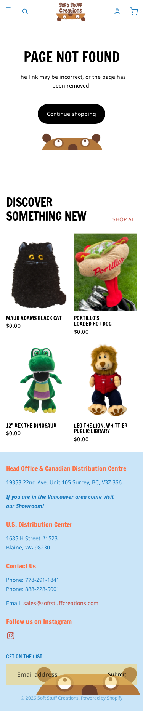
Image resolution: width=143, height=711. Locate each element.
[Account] (117, 11)
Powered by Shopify (101, 698)
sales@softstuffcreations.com (60, 603)
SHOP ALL (124, 219)
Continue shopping (71, 113)
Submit (117, 674)
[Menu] (8, 9)
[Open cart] (133, 11)
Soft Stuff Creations (58, 698)
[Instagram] (10, 635)
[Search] (25, 11)
